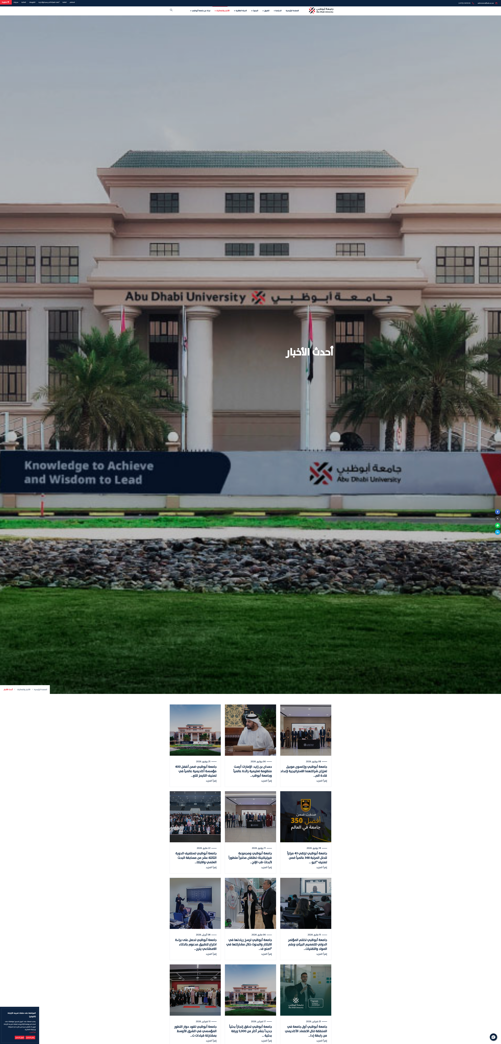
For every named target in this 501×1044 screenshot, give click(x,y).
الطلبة (64, 2)
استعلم (72, 2)
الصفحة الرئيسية (292, 10)
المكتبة (23, 2)
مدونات (15, 2)
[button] (497, 511)
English (4, 2)
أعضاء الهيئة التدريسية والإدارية (48, 2)
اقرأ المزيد (32, 1032)
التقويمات (32, 2)
